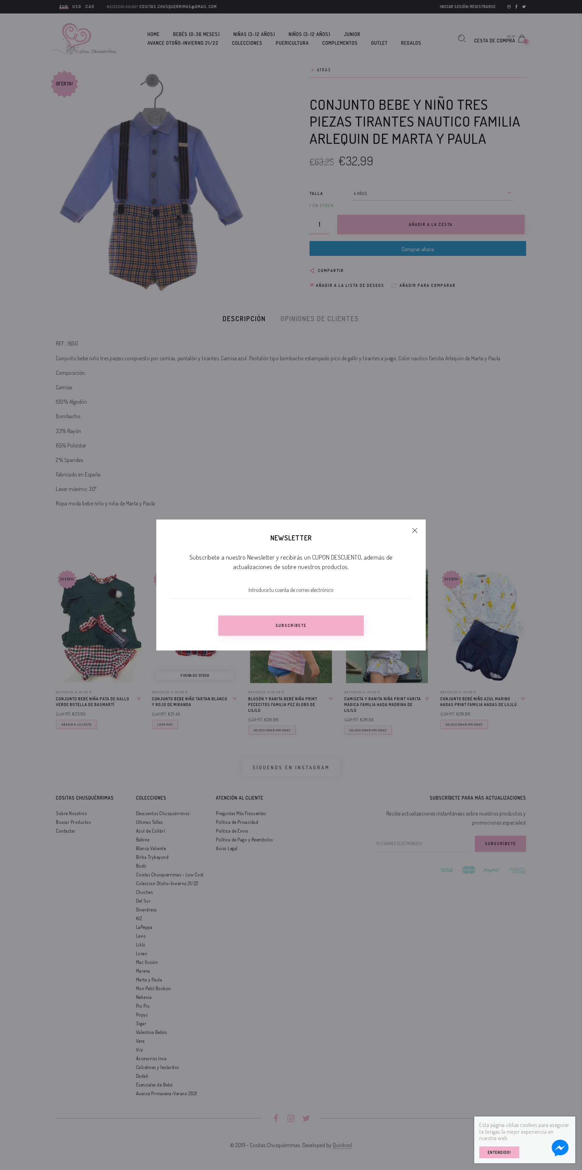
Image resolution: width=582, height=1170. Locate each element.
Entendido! (499, 1152)
